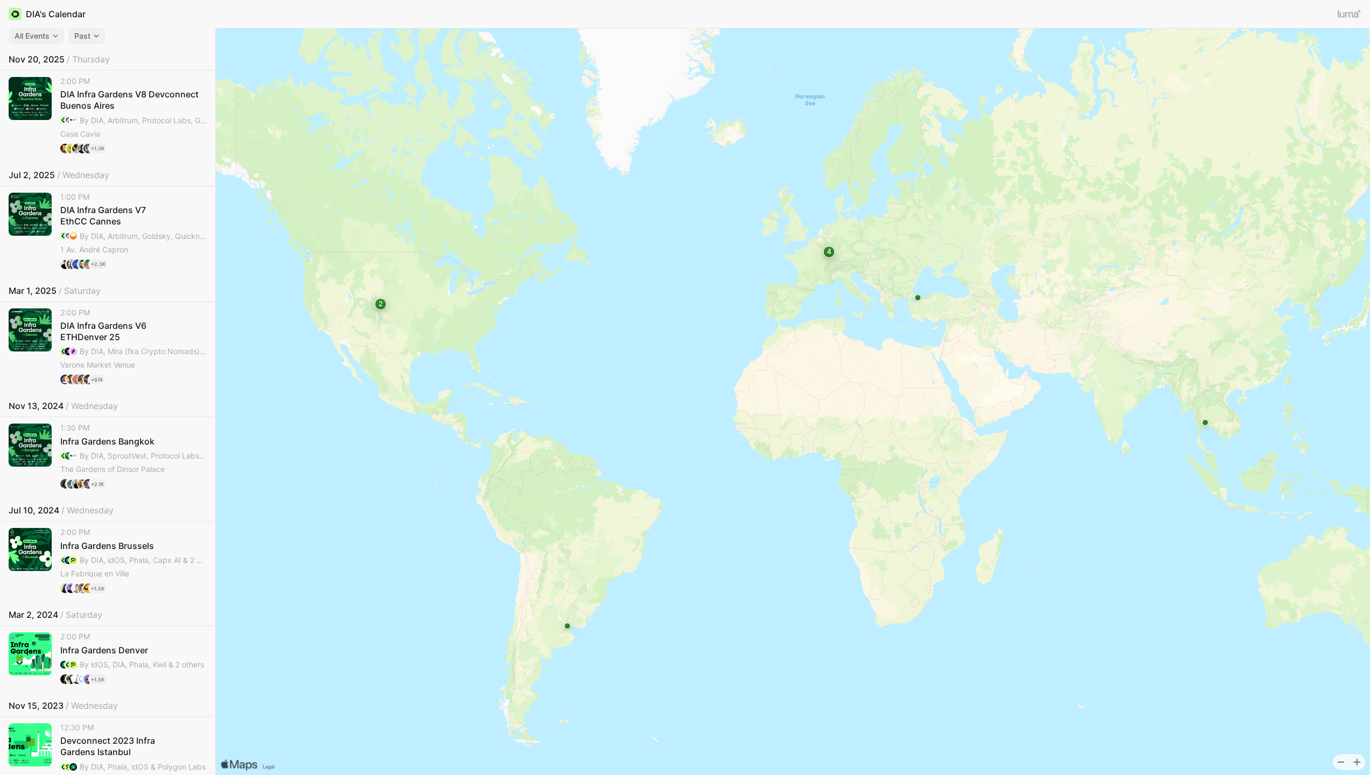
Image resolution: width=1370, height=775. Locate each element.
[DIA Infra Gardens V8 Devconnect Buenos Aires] (107, 115)
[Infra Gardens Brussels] (107, 561)
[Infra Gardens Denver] (107, 658)
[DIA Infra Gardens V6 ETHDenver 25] (107, 346)
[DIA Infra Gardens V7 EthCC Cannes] (107, 231)
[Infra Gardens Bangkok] (107, 456)
